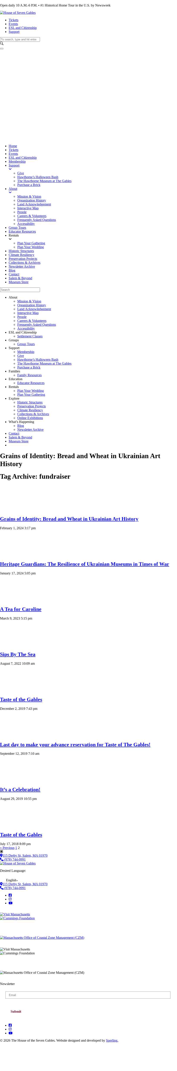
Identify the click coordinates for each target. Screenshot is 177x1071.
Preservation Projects (31, 406)
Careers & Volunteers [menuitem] (31, 216)
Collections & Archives (33, 414)
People (22, 317)
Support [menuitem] (14, 165)
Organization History (31, 305)
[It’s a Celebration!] (13, 780)
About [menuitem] (13, 189)
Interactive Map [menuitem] (28, 208)
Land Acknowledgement (34, 309)
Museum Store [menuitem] (18, 282)
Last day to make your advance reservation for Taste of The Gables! (75, 744)
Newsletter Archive (30, 429)
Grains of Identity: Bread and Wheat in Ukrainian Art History (69, 519)
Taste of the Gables (21, 699)
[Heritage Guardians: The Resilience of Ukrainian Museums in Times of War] (13, 555)
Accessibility (26, 328)
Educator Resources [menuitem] (22, 231)
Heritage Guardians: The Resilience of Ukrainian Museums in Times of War (84, 564)
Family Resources (29, 375)
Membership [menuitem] (17, 161)
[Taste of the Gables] (13, 690)
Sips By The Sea (17, 654)
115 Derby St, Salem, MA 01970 (25, 855)
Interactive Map (28, 313)
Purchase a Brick (28, 367)
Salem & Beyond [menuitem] (20, 278)
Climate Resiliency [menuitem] (21, 255)
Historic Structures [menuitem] (21, 251)
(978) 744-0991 (14, 859)
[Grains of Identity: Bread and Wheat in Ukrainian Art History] (13, 510)
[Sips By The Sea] (13, 645)
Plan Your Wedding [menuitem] (30, 247)
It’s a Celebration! (20, 789)
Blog (20, 425)
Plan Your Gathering (31, 394)
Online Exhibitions (30, 418)
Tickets (13, 20)
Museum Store (18, 441)
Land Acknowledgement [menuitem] (34, 204)
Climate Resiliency (30, 410)
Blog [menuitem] (12, 270)
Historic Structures (30, 402)
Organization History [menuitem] (31, 200)
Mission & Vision (29, 301)
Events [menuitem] (13, 154)
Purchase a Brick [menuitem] (28, 185)
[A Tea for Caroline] (13, 600)
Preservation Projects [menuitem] (23, 259)
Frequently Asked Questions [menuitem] (36, 220)
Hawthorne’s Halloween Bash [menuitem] (37, 177)
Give (20, 356)
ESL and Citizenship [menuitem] (23, 157)
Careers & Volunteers (31, 321)
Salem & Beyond (20, 437)
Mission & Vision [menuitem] (29, 196)
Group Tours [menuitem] (17, 227)
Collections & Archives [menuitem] (24, 262)
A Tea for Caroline (20, 609)
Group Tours (26, 344)
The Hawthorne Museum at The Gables (44, 363)
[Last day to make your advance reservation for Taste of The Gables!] (13, 735)
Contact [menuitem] (14, 274)
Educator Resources (30, 383)
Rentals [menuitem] (14, 235)
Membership (25, 352)
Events (13, 24)
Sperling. (112, 1040)
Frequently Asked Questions (36, 324)
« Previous (7, 848)
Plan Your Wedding (30, 390)
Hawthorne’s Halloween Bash (37, 359)
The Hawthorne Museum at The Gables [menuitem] (44, 181)
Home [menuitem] (13, 146)
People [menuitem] (22, 212)
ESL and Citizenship (23, 28)
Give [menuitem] (20, 173)
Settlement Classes (30, 336)
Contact (14, 433)
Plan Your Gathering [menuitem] (31, 243)
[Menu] (1, 48)
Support (14, 31)
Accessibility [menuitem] (26, 224)
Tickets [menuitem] (13, 150)
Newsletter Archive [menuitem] (22, 266)
